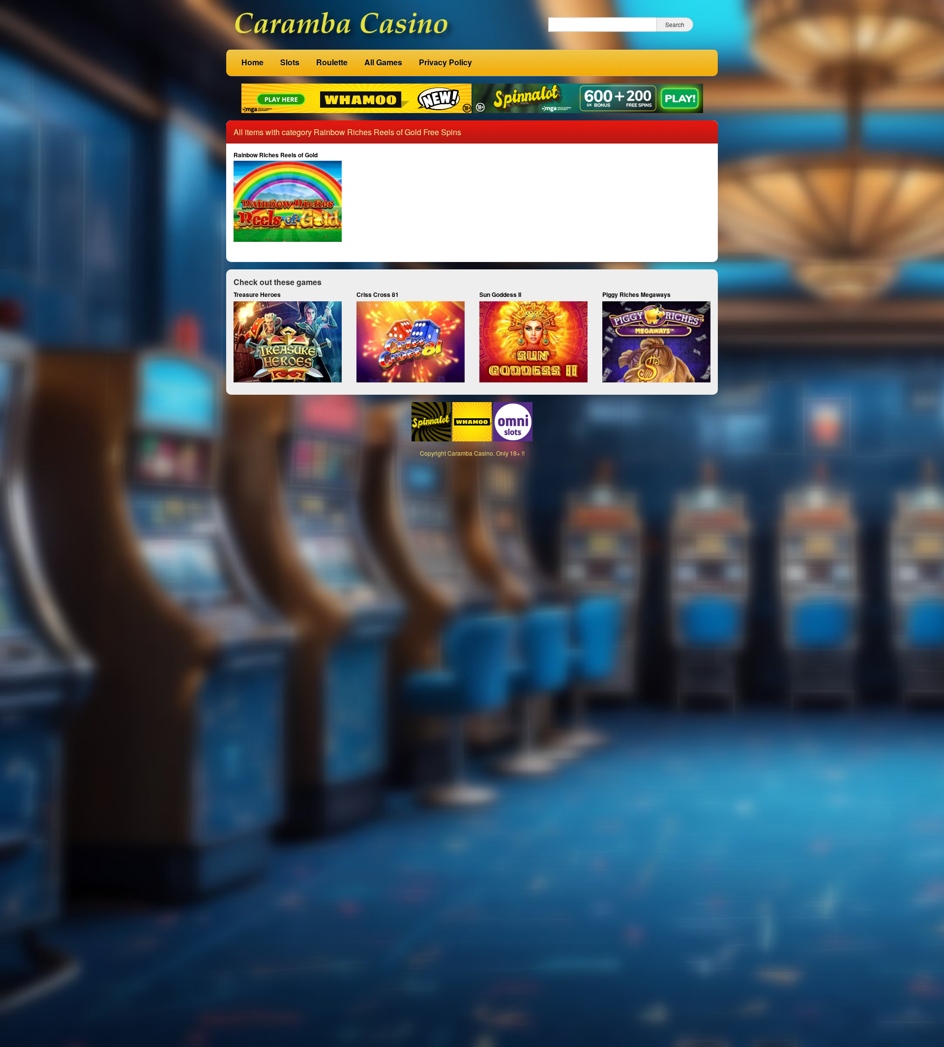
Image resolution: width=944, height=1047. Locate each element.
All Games (383, 62)
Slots (289, 62)
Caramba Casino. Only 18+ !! (486, 453)
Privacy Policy (445, 62)
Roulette (332, 62)
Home (252, 62)
